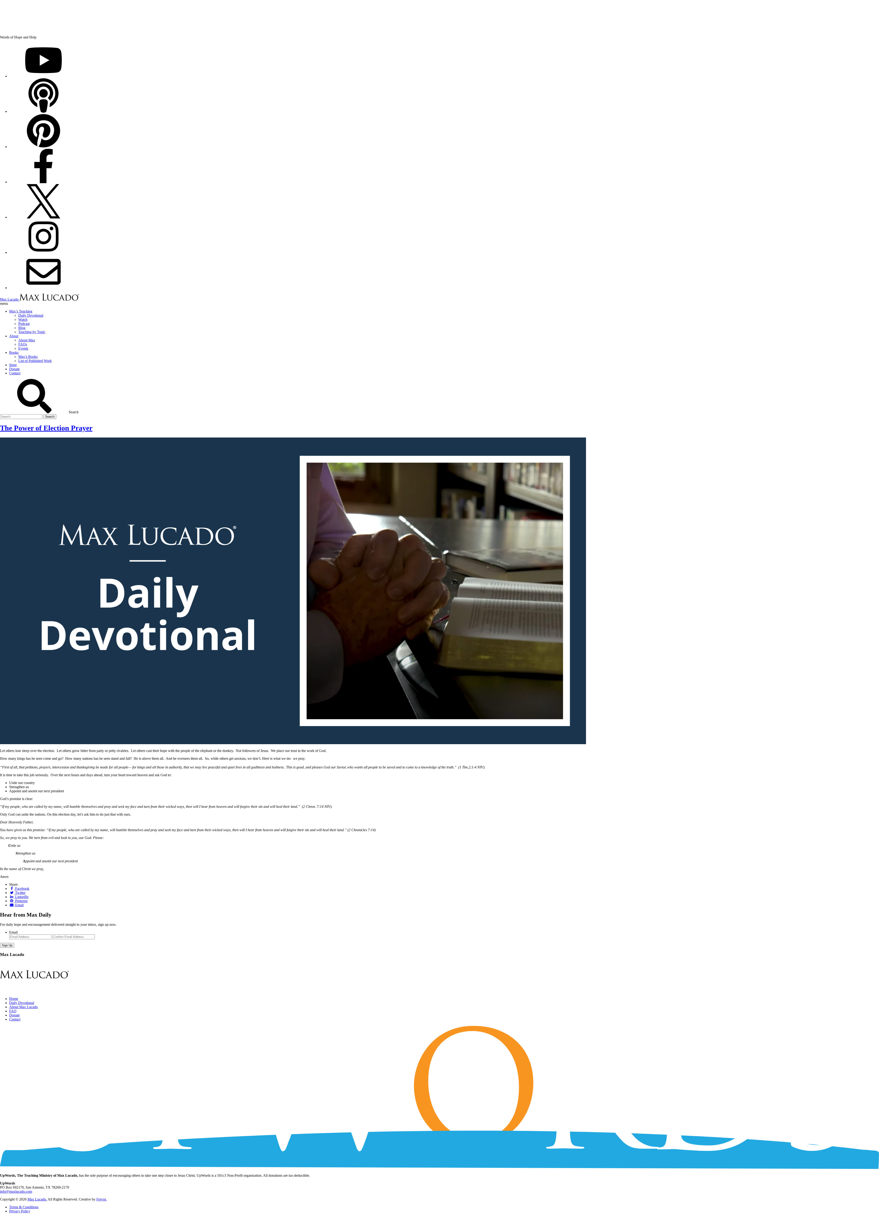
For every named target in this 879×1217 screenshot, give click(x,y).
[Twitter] (43, 217)
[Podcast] (43, 111)
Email (13, 932)
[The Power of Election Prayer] (293, 743)
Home (13, 999)
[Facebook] (43, 182)
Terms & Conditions (23, 1207)
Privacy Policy (19, 1211)
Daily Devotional (21, 1003)
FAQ (12, 1011)
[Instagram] (43, 252)
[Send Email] (43, 288)
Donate (14, 1015)
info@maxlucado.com (16, 1191)
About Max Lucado (23, 1007)
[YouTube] (43, 76)
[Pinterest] (43, 147)
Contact (14, 1019)
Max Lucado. (37, 1199)
